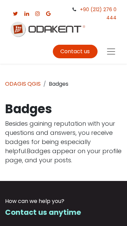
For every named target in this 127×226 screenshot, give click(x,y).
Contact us (75, 51)
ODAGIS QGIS (23, 84)
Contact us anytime (43, 212)
